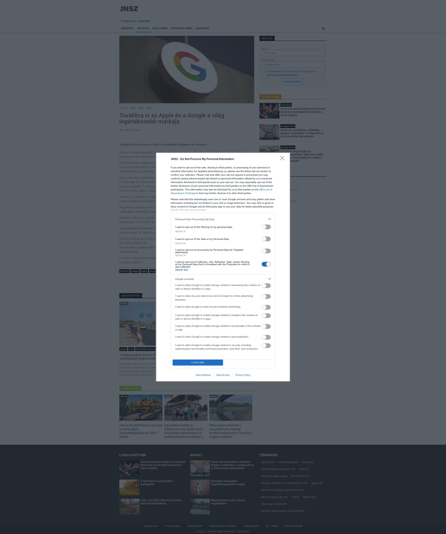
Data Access (223, 375)
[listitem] (223, 219)
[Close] (283, 159)
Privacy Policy (242, 375)
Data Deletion (203, 375)
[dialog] (223, 267)
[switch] (266, 227)
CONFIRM (197, 362)
